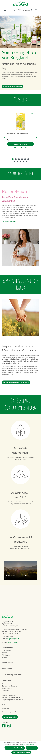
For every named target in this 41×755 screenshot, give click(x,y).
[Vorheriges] (4, 137)
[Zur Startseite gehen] (20, 4)
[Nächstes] (36, 137)
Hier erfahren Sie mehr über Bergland (16, 382)
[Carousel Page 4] (22, 159)
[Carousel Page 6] (28, 159)
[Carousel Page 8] (17, 161)
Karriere (4, 653)
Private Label (6, 655)
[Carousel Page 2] (16, 159)
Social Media (7, 668)
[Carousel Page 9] (20, 161)
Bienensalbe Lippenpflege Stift (17, 133)
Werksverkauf (7, 662)
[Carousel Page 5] (25, 159)
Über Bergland (6, 650)
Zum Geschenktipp (9, 221)
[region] (20, 137)
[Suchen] (15, 10)
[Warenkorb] (36, 10)
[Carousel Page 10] (23, 161)
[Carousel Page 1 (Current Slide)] (13, 159)
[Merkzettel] (19, 10)
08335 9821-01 (13, 642)
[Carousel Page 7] (14, 161)
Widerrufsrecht (7, 688)
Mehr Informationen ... (29, 744)
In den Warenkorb (20, 144)
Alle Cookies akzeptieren (21, 752)
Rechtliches (6, 681)
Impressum (5, 693)
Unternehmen (7, 647)
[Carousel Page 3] (19, 159)
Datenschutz (6, 690)
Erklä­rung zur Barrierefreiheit (11, 697)
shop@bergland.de (13, 639)
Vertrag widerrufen (9, 717)
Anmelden (5, 708)
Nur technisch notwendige (15, 748)
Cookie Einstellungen (9, 695)
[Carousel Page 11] (26, 161)
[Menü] (5, 10)
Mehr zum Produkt (20, 148)
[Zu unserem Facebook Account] (4, 727)
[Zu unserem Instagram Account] (9, 727)
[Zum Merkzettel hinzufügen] (32, 114)
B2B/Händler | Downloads (12, 675)
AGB (3, 684)
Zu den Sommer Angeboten (12, 86)
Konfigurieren (32, 748)
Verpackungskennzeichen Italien (12, 700)
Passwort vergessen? (9, 712)
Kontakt (4, 657)
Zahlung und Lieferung (9, 686)
